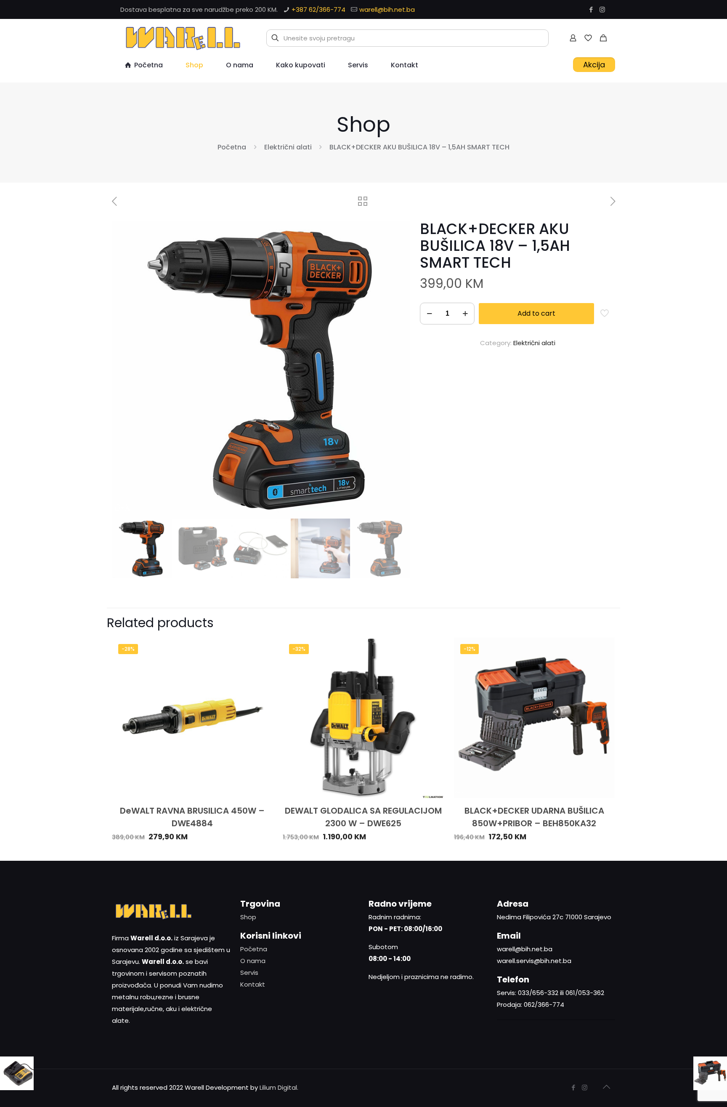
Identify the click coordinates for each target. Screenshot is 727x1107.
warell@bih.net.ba (387, 9)
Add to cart (536, 313)
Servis (249, 972)
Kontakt (252, 984)
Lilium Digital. (279, 1087)
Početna (232, 147)
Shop (248, 917)
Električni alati (288, 147)
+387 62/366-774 (318, 9)
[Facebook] (590, 9)
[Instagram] (602, 9)
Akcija (594, 64)
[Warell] (181, 38)
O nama (252, 960)
